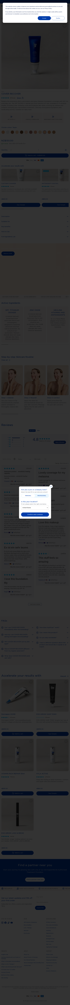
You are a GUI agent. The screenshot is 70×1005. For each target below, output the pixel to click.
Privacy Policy (48, 8)
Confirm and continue (35, 514)
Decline (58, 18)
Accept (44, 18)
